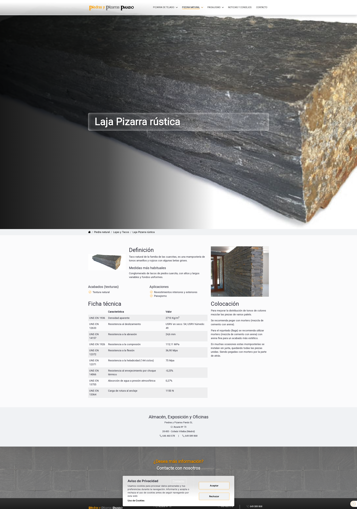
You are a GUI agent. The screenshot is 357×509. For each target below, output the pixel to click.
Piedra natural (191, 7)
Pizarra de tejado (163, 7)
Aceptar (214, 485)
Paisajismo (213, 7)
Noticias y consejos (240, 7)
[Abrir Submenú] (177, 7)
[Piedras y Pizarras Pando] (89, 232)
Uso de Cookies (136, 500)
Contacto (261, 7)
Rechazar (214, 496)
